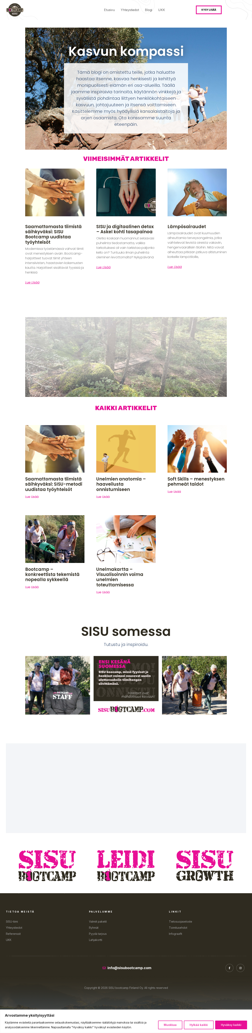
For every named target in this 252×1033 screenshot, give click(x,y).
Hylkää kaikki (199, 1024)
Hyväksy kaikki (231, 1024)
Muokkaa (170, 1024)
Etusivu (109, 10)
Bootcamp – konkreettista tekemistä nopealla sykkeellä (52, 574)
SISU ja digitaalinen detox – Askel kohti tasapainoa (125, 229)
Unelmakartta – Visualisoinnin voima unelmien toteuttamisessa (119, 577)
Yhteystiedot (130, 10)
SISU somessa (126, 631)
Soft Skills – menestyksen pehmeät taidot (196, 481)
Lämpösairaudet (187, 227)
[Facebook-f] (229, 968)
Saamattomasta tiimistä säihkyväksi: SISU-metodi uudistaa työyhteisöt (53, 484)
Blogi (148, 10)
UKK (161, 10)
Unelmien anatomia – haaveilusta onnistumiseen (121, 484)
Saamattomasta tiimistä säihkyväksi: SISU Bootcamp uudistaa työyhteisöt (53, 234)
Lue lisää (32, 282)
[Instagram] (240, 968)
